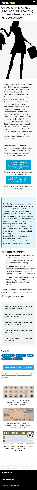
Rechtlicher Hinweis (7, 485)
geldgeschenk (11, 374)
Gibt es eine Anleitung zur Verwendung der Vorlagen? (18, 339)
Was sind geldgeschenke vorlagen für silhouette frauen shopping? (18, 307)
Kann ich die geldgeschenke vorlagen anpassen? (18, 331)
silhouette (5, 377)
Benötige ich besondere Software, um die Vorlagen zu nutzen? (18, 323)
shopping (28, 374)
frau (3, 374)
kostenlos (20, 374)
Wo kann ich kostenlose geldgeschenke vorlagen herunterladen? (18, 315)
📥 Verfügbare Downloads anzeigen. (18, 165)
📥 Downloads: (18, 180)
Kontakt (16, 485)
